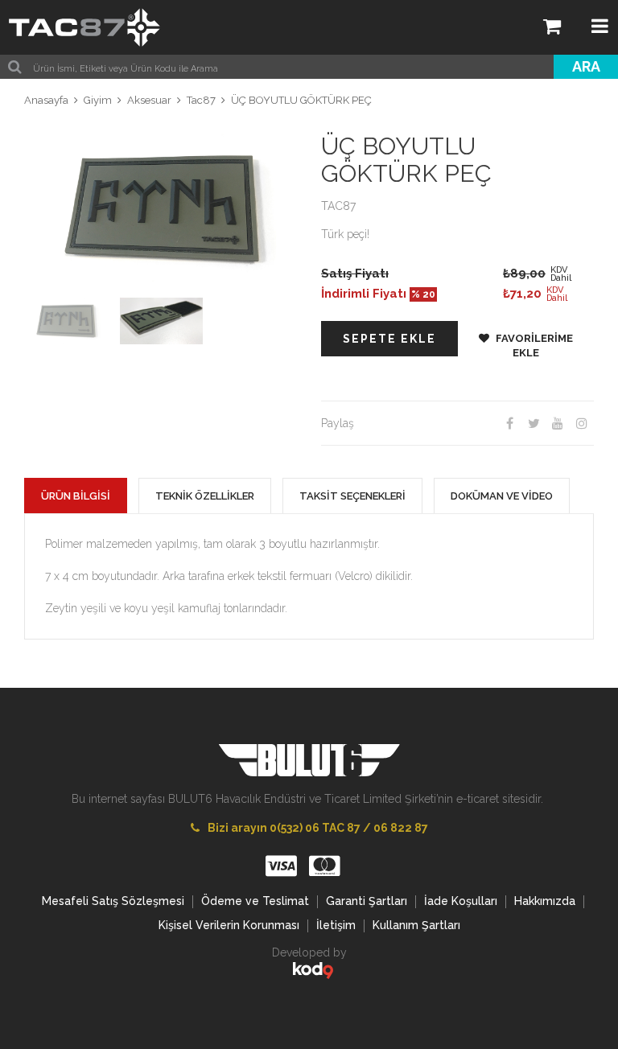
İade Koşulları (460, 901)
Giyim (98, 100)
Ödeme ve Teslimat (255, 901)
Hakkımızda (544, 901)
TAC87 (338, 206)
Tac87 (201, 100)
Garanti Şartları (366, 901)
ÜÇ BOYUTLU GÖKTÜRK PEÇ (301, 100)
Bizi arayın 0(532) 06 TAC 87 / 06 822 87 (318, 827)
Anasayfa (46, 100)
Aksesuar (149, 100)
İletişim (336, 925)
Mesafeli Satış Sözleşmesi (113, 901)
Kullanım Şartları (416, 925)
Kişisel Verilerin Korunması (229, 925)
